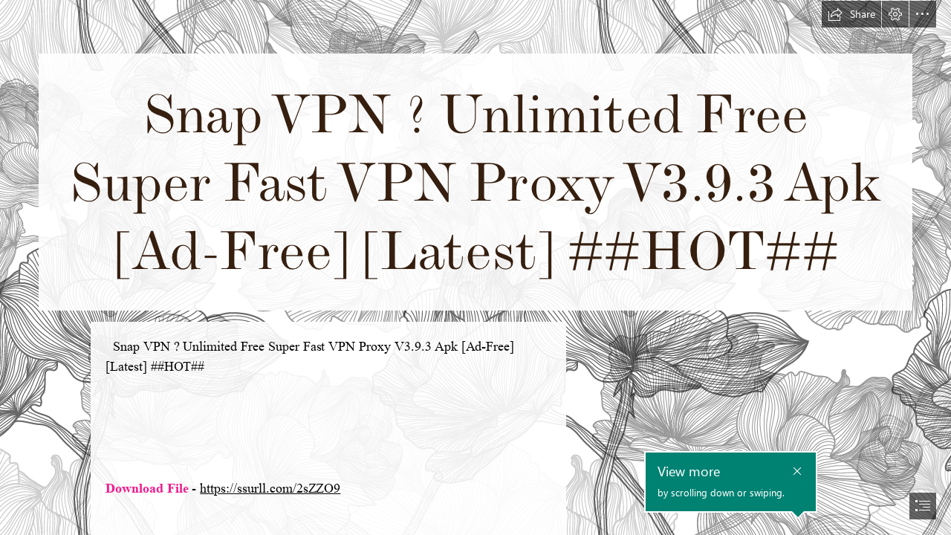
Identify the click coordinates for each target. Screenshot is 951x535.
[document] (475, 267)
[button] (851, 14)
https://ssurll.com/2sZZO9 (270, 488)
